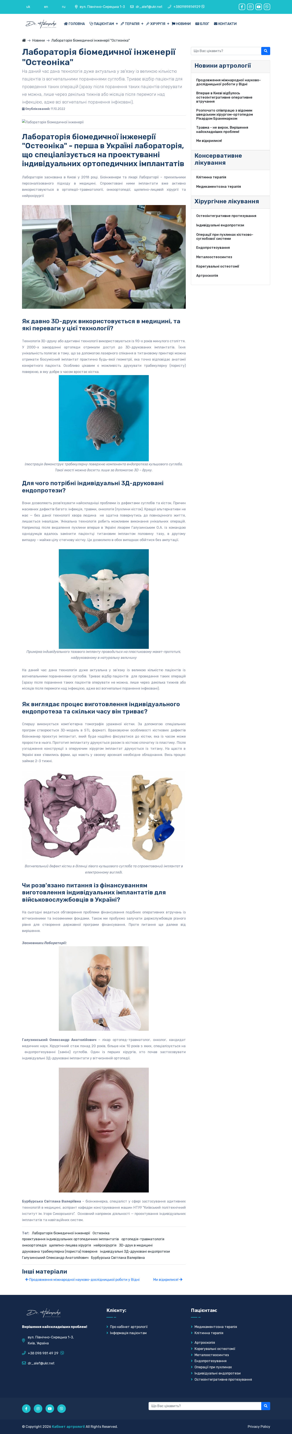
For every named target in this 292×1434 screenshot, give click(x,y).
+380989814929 (187, 7)
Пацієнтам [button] (104, 24)
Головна (76, 24)
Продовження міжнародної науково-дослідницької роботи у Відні (84, 1280)
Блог (204, 24)
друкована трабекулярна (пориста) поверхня (59, 1251)
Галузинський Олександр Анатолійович (55, 1258)
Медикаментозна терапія (215, 1327)
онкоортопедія (34, 1245)
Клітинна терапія (208, 1333)
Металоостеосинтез (211, 1355)
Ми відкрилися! (166, 1280)
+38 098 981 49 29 (43, 1353)
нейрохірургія (105, 1245)
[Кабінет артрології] (24, 41)
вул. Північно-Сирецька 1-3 (102, 7)
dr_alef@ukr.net (149, 7)
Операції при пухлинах (213, 1367)
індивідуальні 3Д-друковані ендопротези (135, 1251)
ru (63, 7)
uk (28, 7)
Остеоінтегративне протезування (223, 1379)
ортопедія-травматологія (142, 1239)
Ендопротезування (210, 1361)
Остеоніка (101, 1233)
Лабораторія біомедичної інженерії (61, 1233)
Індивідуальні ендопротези (217, 1373)
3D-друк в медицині (136, 1245)
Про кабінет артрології (128, 1327)
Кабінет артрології (68, 1427)
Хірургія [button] (157, 24)
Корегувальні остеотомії (214, 1349)
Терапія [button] (132, 24)
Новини (183, 24)
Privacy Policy (259, 1427)
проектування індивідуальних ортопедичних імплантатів (70, 1239)
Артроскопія (204, 1343)
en (46, 7)
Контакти (227, 24)
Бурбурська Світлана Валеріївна (118, 1258)
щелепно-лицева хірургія (70, 1245)
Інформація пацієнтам (128, 1333)
